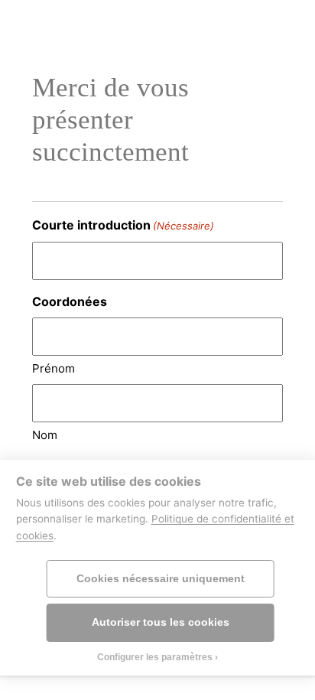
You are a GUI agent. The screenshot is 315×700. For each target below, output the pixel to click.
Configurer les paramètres (155, 657)
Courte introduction (123, 225)
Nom (44, 435)
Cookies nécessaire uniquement (160, 578)
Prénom (53, 368)
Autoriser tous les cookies (160, 622)
